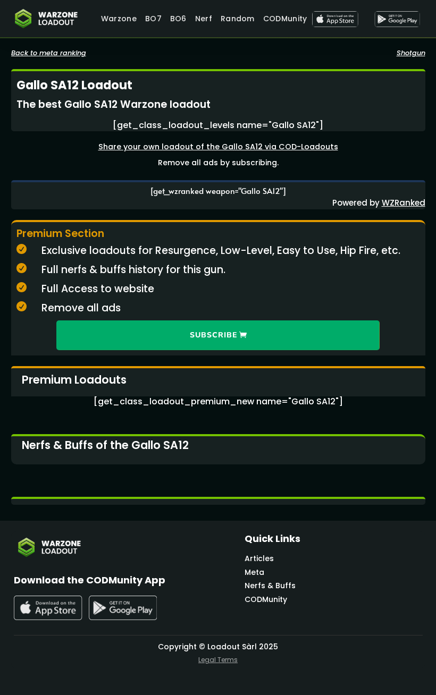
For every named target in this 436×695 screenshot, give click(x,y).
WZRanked (403, 202)
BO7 (153, 18)
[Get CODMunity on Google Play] (397, 19)
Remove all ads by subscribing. (218, 162)
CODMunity (285, 18)
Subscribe (213, 335)
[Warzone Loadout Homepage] (50, 18)
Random (238, 18)
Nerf (203, 18)
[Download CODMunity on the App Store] (335, 19)
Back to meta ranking (48, 52)
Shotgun (411, 52)
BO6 (178, 18)
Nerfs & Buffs (270, 585)
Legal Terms (218, 659)
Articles (259, 558)
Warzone (119, 18)
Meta (254, 572)
